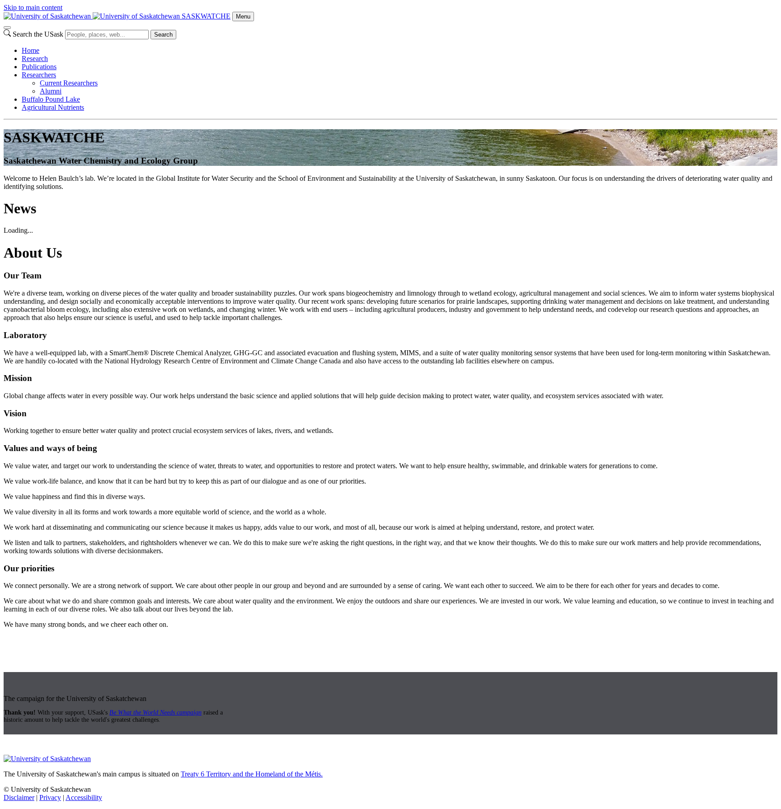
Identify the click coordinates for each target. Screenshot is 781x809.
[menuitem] (399, 51)
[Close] (7, 27)
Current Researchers (69, 83)
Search (163, 34)
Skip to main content (33, 7)
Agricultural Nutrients (53, 107)
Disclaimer (19, 797)
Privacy (50, 797)
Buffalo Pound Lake (51, 99)
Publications (39, 67)
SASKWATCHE (206, 16)
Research (35, 58)
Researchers (39, 75)
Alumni (50, 91)
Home (30, 50)
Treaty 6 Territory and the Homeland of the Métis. (252, 774)
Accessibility (84, 797)
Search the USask (38, 34)
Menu (243, 16)
